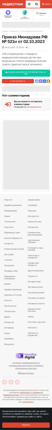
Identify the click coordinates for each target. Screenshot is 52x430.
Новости (8, 200)
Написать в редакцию (33, 334)
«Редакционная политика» (26, 368)
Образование (10, 211)
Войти (48, 4)
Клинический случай (14, 249)
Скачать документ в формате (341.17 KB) (27, 73)
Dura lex (8, 300)
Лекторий (8, 254)
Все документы (19, 81)
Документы (15, 31)
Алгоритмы (33, 227)
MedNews (9, 339)
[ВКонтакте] (44, 81)
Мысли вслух (10, 306)
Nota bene (9, 265)
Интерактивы (34, 282)
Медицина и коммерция (9, 277)
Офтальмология (35, 287)
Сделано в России (13, 295)
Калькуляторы (34, 221)
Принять (26, 425)
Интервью (9, 328)
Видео (7, 317)
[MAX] (40, 81)
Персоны (32, 211)
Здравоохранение (13, 205)
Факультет (9, 344)
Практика (8, 227)
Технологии (9, 221)
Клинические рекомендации (35, 233)
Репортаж (9, 322)
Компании (32, 205)
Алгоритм (8, 243)
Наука (7, 216)
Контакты (32, 327)
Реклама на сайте (36, 298)
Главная (5, 31)
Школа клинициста (13, 238)
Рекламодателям (36, 292)
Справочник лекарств (33, 264)
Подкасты (32, 276)
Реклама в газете (36, 303)
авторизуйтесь (34, 107)
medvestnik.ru (28, 402)
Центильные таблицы (34, 241)
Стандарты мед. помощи (35, 249)
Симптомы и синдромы (33, 256)
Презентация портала (34, 310)
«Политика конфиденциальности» (26, 363)
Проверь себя (11, 271)
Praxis (7, 333)
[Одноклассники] (48, 81)
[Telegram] (36, 81)
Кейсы (31, 317)
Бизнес (7, 284)
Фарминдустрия (12, 232)
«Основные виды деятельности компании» (26, 366)
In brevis (8, 260)
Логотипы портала (36, 322)
